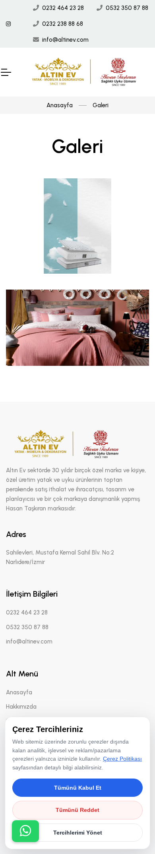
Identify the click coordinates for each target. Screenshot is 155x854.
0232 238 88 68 (62, 23)
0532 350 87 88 (127, 8)
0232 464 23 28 (63, 8)
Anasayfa (59, 105)
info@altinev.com (65, 39)
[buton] (25, 831)
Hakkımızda (21, 706)
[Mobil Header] (5, 72)
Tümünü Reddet (77, 810)
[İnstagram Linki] (8, 24)
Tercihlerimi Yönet (77, 832)
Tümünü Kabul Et (77, 787)
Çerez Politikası (122, 758)
